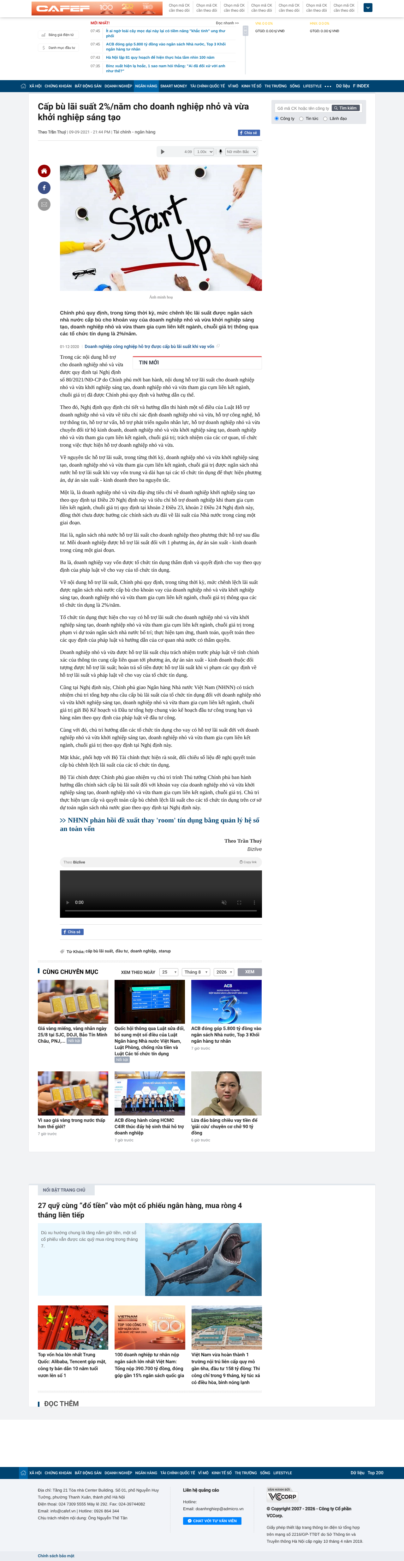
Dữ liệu (343, 86)
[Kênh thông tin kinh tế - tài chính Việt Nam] (97, 8)
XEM (249, 972)
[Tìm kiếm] (346, 108)
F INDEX (361, 86)
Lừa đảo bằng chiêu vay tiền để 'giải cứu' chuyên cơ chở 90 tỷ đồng (224, 1126)
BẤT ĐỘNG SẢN (88, 86)
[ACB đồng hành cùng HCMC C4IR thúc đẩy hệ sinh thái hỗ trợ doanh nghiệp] (150, 1093)
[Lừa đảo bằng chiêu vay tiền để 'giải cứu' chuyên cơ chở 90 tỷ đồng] (226, 1093)
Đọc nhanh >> (227, 23)
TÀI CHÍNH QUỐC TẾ (207, 86)
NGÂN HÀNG (146, 86)
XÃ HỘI (35, 86)
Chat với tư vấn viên (215, 1521)
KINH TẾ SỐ (251, 86)
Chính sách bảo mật (56, 1556)
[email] (44, 204)
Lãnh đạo (338, 118)
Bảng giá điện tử (61, 35)
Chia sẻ (250, 133)
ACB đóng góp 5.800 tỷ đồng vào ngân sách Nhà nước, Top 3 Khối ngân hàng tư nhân (226, 1035)
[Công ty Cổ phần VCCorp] (316, 1494)
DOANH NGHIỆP (118, 86)
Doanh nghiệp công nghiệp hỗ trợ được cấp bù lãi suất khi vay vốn (149, 346)
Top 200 (375, 1473)
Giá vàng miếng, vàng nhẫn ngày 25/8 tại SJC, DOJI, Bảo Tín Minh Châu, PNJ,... (72, 1035)
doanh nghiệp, (143, 951)
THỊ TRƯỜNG (275, 86)
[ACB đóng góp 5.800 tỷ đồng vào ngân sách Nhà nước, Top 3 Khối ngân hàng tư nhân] (226, 1002)
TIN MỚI (149, 363)
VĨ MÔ (233, 86)
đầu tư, (122, 951)
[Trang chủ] (23, 86)
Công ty (287, 118)
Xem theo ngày (138, 972)
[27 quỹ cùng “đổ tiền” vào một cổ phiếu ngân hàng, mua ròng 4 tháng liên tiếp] (203, 1259)
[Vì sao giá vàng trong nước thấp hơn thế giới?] (73, 1093)
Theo (160, 862)
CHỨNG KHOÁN (58, 86)
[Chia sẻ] (44, 187)
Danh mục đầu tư (62, 48)
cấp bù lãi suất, (100, 951)
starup (165, 951)
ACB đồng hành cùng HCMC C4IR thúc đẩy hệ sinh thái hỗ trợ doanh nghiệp (149, 1126)
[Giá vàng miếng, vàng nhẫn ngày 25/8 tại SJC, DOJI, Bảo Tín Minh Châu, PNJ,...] (73, 1002)
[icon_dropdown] (368, 7)
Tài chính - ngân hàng (134, 132)
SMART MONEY (173, 86)
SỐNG (295, 86)
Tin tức (312, 118)
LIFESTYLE (312, 86)
